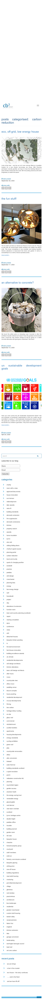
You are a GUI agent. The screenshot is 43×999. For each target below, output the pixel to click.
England (9, 927)
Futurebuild (10, 596)
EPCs (8, 623)
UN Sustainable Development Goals (22, 366)
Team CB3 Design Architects (15, 670)
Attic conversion (12, 758)
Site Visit (9, 542)
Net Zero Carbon (12, 950)
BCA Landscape (11, 903)
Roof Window (10, 893)
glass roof (10, 717)
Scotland (9, 812)
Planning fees (11, 582)
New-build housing (12, 876)
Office (8, 755)
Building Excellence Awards (15, 653)
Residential (10, 906)
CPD (8, 593)
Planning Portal (11, 552)
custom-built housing (13, 913)
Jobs (8, 748)
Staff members (11, 852)
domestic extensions (13, 522)
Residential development (14, 697)
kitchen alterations (12, 667)
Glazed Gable (11, 802)
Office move (10, 684)
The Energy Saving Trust (14, 795)
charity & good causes (14, 549)
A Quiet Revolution (12, 771)
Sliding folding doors (13, 545)
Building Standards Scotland (15, 768)
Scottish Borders (12, 728)
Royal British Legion (12, 785)
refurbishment (11, 724)
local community (12, 559)
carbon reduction (12, 555)
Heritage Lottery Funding (14, 711)
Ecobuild (9, 566)
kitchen (9, 525)
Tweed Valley (11, 916)
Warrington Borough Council (15, 943)
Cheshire (9, 842)
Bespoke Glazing (12, 863)
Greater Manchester (13, 910)
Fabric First (10, 923)
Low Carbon (10, 707)
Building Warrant (12, 829)
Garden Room (11, 832)
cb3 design (10, 576)
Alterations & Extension (14, 606)
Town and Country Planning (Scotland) (18, 613)
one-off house (11, 869)
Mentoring (10, 879)
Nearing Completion (13, 620)
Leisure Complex (12, 690)
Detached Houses (12, 636)
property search (12, 528)
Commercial (10, 721)
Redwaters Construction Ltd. (15, 778)
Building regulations (13, 873)
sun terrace (10, 498)
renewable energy (12, 798)
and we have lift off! (13, 981)
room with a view (12, 488)
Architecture (10, 900)
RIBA (8, 603)
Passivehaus (11, 896)
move (8, 677)
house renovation (12, 495)
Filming (9, 704)
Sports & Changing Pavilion (15, 562)
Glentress (10, 889)
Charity (9, 485)
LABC (8, 933)
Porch (8, 775)
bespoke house (12, 839)
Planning (9, 781)
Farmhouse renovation (14, 650)
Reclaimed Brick (12, 920)
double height (11, 819)
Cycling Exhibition (12, 741)
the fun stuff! (9, 198)
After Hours (10, 674)
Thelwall (9, 761)
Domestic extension (13, 515)
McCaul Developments (14, 701)
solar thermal (11, 765)
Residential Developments (15, 660)
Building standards (12, 512)
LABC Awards (10, 505)
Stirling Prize (10, 866)
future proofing (11, 694)
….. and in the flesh (13, 977)
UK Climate (10, 657)
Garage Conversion (13, 937)
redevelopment (11, 501)
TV (7, 643)
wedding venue (11, 687)
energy (9, 586)
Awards (9, 532)
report (8, 616)
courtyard (10, 849)
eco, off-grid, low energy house (20, 131)
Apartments (10, 731)
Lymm (8, 539)
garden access (11, 788)
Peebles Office (11, 822)
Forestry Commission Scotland (16, 859)
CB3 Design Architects (13, 663)
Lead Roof (9, 947)
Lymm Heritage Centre (13, 815)
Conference (10, 626)
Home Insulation (12, 535)
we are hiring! (11, 964)
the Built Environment (13, 647)
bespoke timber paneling (14, 640)
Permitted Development (14, 883)
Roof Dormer (10, 805)
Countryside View (12, 680)
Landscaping (10, 940)
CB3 (8, 633)
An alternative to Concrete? (18, 282)
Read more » (6, 255)
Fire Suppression (12, 518)
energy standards (12, 738)
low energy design (12, 589)
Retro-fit (9, 508)
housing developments (14, 734)
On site (9, 714)
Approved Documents (13, 491)
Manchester (10, 579)
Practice (9, 569)
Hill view (9, 836)
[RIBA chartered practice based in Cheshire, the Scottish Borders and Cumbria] (8, 104)
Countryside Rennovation (14, 751)
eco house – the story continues (17, 972)
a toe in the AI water (13, 968)
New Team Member (13, 808)
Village (9, 886)
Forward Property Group (14, 846)
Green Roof (10, 744)
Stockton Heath (11, 792)
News (8, 630)
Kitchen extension (12, 930)
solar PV (9, 856)
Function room (11, 609)
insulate (9, 825)
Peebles (9, 572)
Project (9, 599)
